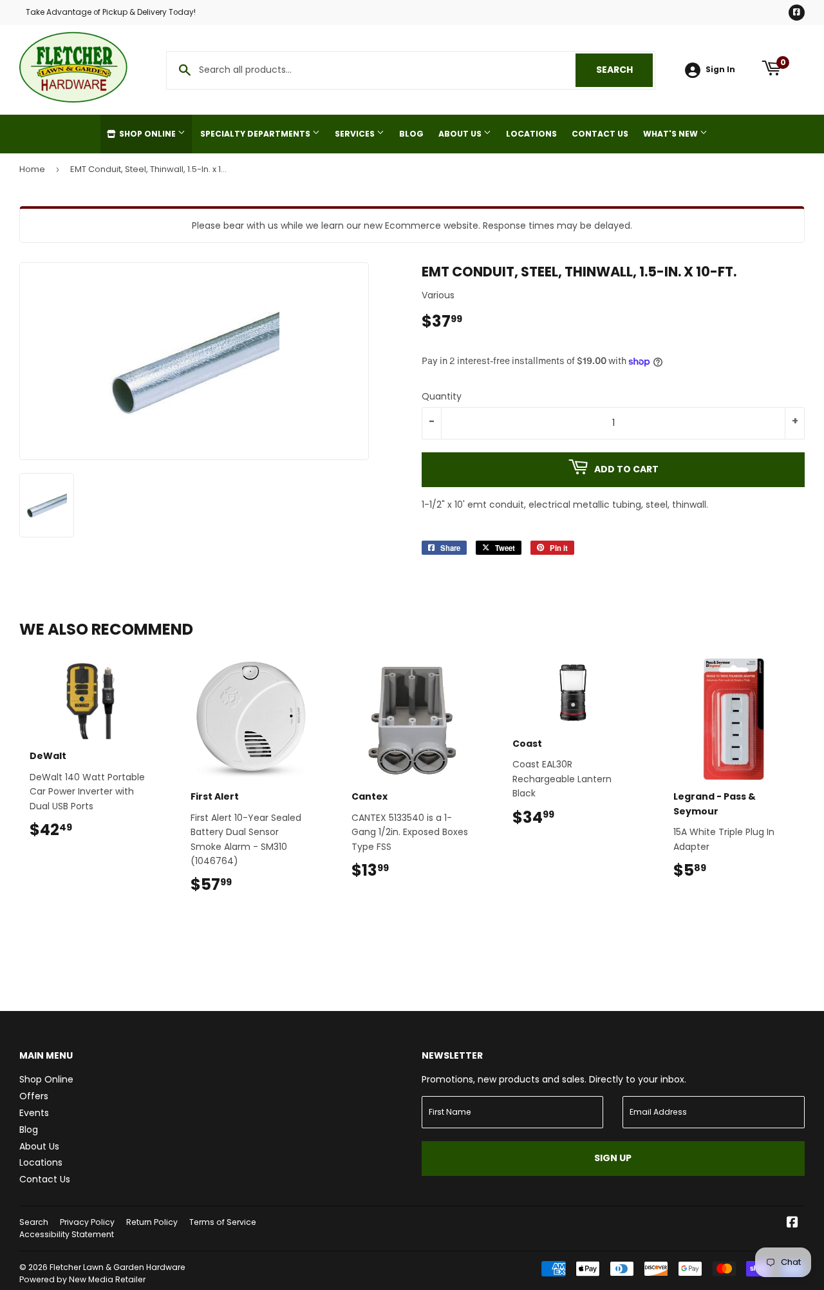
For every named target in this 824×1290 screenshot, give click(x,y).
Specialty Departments (256, 133)
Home (32, 169)
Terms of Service (222, 1222)
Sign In (720, 69)
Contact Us (600, 133)
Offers (33, 1096)
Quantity (442, 396)
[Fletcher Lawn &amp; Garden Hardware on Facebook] (792, 1223)
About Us (460, 133)
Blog (411, 133)
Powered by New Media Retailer (82, 1279)
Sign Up (613, 1157)
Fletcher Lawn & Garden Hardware (117, 1267)
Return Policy (152, 1222)
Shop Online (147, 133)
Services (356, 133)
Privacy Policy (87, 1222)
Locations (531, 133)
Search (624, 69)
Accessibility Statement (66, 1234)
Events (34, 1112)
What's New (671, 133)
